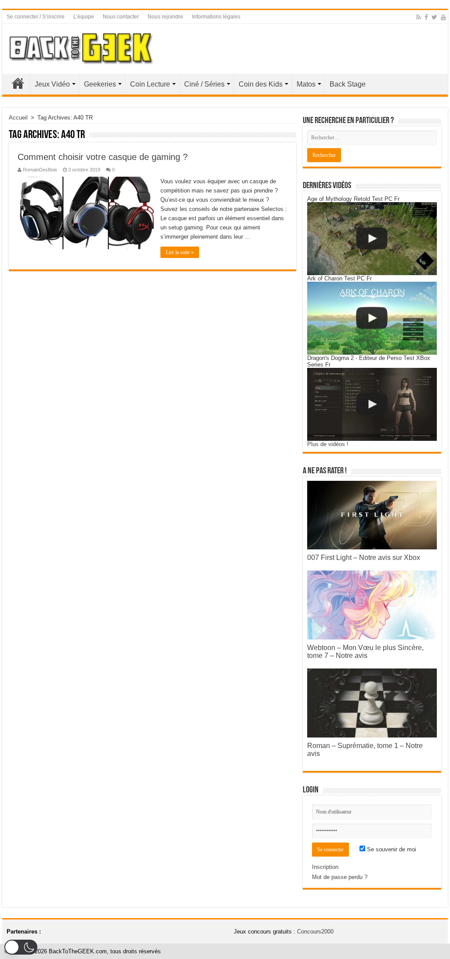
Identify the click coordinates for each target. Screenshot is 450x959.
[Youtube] (443, 17)
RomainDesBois (40, 169)
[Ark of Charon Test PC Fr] (372, 318)
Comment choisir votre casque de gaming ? (103, 157)
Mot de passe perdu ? (339, 877)
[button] (20, 947)
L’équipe (83, 17)
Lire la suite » (180, 252)
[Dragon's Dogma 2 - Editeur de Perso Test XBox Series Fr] (372, 404)
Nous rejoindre (165, 17)
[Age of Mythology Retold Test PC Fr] (372, 238)
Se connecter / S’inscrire (36, 17)
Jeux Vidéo (52, 84)
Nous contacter (121, 17)
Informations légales (216, 17)
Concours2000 (315, 931)
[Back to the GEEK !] (81, 47)
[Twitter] (434, 17)
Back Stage (348, 84)
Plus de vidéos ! (327, 444)
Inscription (325, 867)
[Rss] (418, 17)
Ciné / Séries (204, 84)
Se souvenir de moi (390, 849)
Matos (306, 84)
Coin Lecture (150, 84)
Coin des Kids (261, 84)
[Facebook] (426, 17)
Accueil (18, 83)
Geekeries (100, 84)
